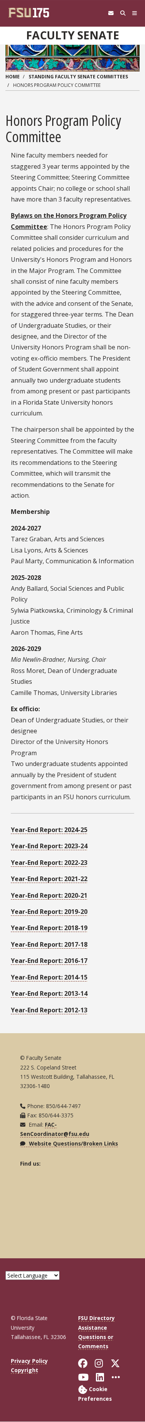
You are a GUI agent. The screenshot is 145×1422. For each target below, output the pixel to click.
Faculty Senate (72, 35)
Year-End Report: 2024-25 (49, 829)
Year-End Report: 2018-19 (49, 928)
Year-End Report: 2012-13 (49, 1010)
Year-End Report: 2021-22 (49, 879)
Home (12, 76)
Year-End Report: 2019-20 (49, 911)
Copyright (24, 1370)
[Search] (123, 13)
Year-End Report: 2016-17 (49, 960)
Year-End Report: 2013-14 (49, 993)
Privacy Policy (29, 1360)
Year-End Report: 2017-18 (49, 944)
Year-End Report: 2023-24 (49, 846)
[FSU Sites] (135, 13)
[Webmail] (111, 13)
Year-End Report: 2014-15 (49, 977)
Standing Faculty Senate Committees (78, 76)
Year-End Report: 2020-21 (49, 895)
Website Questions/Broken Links (72, 1143)
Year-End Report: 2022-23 (49, 862)
